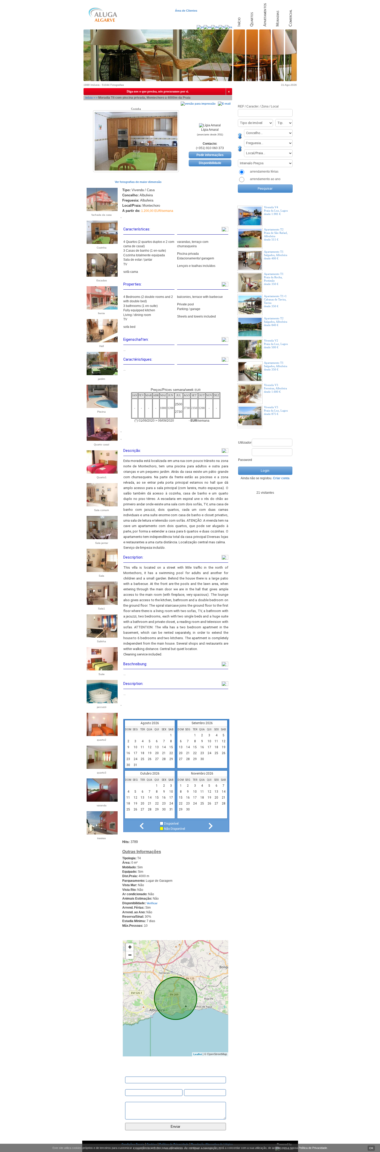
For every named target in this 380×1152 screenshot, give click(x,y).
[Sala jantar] (99, 536)
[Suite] (99, 668)
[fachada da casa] (99, 208)
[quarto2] (99, 733)
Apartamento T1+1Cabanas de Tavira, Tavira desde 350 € (275, 301)
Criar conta (281, 478)
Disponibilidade (210, 163)
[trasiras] (99, 832)
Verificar (152, 903)
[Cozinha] (99, 241)
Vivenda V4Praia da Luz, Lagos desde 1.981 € (276, 210)
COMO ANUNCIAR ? (264, 91)
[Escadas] (99, 274)
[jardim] (99, 372)
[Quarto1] (99, 471)
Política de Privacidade (313, 1147)
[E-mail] (224, 103)
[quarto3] (99, 766)
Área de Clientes (186, 10)
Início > (90, 97)
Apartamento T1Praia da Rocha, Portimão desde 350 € (274, 278)
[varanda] (99, 799)
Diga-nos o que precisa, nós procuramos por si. (158, 91)
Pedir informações (210, 155)
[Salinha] (99, 635)
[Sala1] (99, 602)
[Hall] (99, 340)
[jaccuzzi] (99, 700)
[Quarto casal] (99, 438)
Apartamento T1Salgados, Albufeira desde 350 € (275, 366)
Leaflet (197, 1054)
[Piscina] (99, 405)
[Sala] (99, 569)
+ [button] (130, 947)
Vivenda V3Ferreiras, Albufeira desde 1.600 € (275, 388)
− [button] (130, 955)
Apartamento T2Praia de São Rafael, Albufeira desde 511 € (276, 234)
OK (371, 1148)
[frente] (99, 307)
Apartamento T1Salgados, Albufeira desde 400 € (275, 255)
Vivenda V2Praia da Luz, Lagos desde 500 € (276, 344)
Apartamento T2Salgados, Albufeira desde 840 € (275, 322)
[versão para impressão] (198, 103)
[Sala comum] (99, 504)
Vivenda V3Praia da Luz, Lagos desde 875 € (276, 410)
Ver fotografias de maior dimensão (138, 181)
